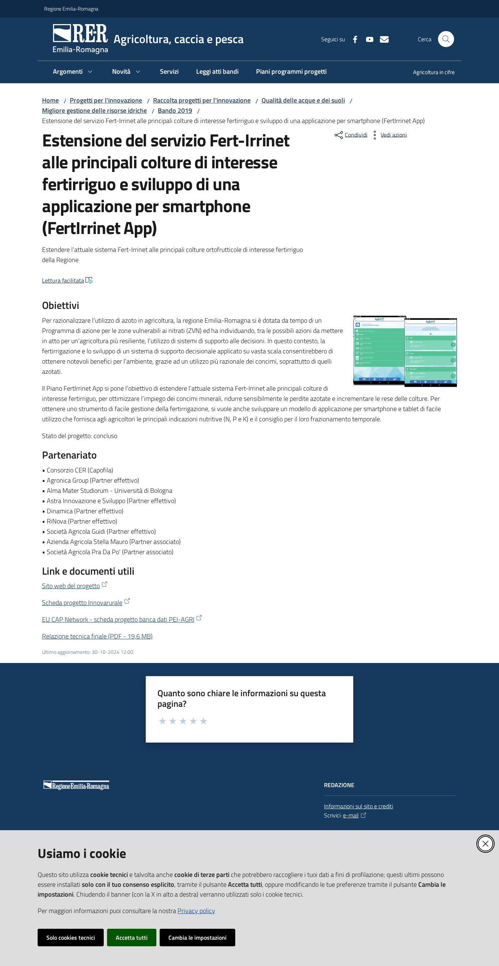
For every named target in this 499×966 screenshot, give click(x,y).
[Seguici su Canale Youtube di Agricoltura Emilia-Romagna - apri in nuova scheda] (366, 38)
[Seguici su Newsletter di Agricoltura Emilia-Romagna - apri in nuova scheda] (381, 38)
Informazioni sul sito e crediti (358, 806)
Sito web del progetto (71, 586)
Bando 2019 (175, 110)
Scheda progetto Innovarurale (82, 602)
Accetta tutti (132, 937)
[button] (446, 39)
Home (50, 100)
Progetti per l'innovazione (106, 100)
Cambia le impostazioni (197, 937)
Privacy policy (196, 911)
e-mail (351, 815)
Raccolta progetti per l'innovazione (202, 100)
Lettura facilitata (63, 280)
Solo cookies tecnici (70, 937)
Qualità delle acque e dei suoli (303, 100)
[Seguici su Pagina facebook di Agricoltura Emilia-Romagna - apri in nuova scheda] (352, 38)
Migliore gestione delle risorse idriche (94, 110)
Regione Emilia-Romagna (71, 8)
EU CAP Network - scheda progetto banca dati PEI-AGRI (118, 619)
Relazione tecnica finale (97, 636)
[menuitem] (429, 72)
